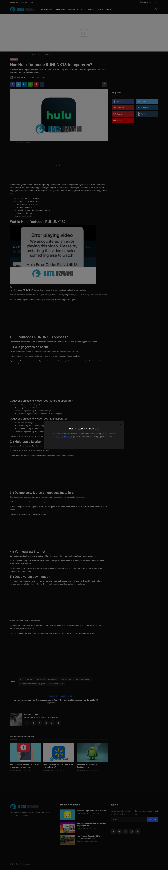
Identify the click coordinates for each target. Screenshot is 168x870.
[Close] (120, 424)
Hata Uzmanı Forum (63, 437)
